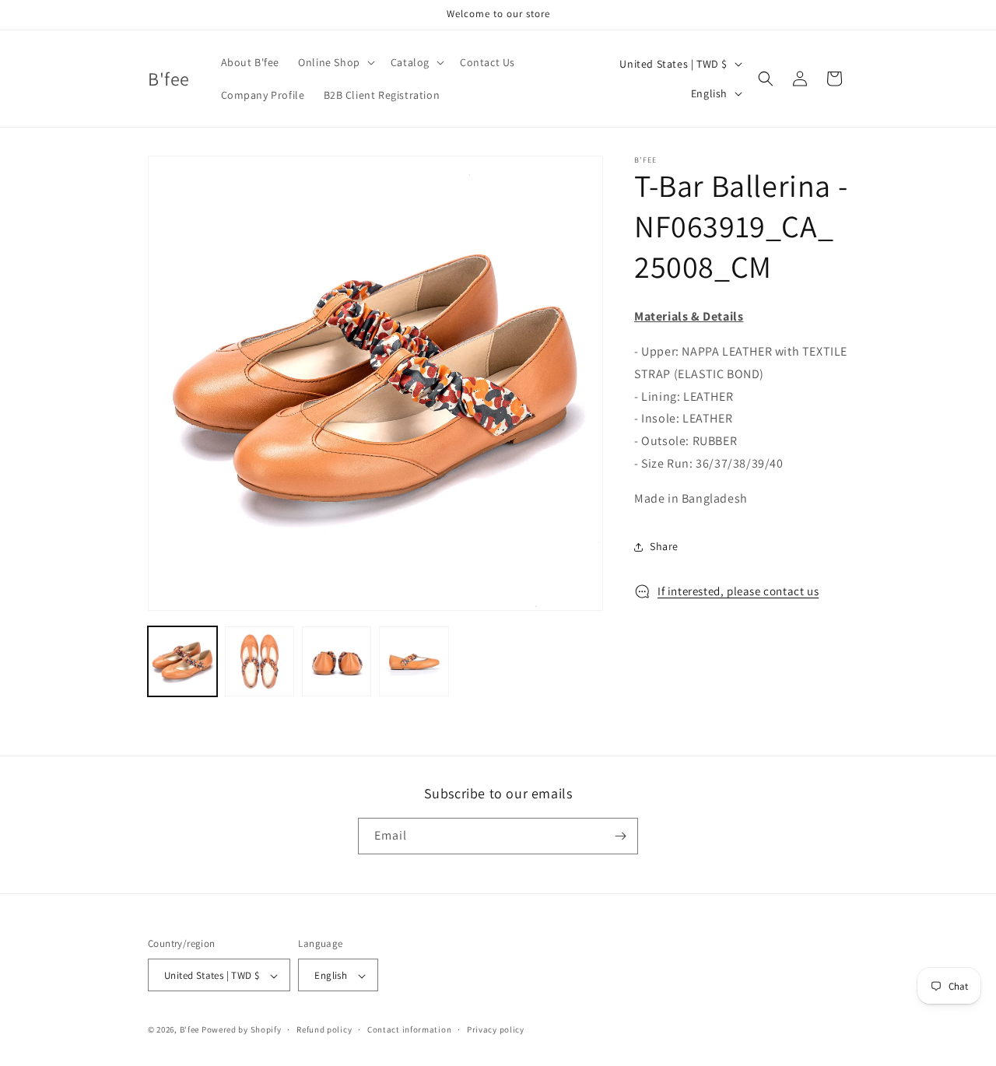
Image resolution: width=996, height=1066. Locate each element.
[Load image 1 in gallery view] (182, 661)
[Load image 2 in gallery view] (259, 661)
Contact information (409, 1029)
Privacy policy (495, 1029)
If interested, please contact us (738, 591)
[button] (335, 62)
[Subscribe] (620, 836)
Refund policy (324, 1029)
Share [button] (664, 546)
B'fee (190, 1030)
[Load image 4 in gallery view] (413, 661)
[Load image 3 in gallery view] (336, 661)
